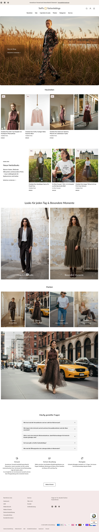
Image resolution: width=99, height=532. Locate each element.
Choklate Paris (4, 135)
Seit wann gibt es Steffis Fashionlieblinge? (35, 443)
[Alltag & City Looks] (25, 243)
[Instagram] (52, 506)
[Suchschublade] (86, 8)
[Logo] (49, 8)
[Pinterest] (8, 2)
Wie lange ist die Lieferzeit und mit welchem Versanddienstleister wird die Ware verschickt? (46, 429)
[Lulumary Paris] (86, 309)
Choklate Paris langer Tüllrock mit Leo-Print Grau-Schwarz (86, 185)
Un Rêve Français (56, 188)
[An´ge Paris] (13, 309)
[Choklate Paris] (37, 309)
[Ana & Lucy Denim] (62, 309)
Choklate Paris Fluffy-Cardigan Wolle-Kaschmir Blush (35, 132)
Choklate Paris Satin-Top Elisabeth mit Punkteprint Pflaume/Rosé (11, 132)
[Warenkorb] (94, 8)
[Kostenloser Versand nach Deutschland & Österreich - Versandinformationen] (49, 3)
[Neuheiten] (86, 112)
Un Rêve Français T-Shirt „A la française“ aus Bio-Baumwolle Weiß (63, 185)
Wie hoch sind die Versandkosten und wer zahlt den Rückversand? (42, 422)
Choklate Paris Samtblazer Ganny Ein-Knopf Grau (39, 185)
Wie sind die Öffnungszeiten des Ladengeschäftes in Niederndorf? (42, 448)
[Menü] (96, 514)
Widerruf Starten (49, 484)
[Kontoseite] (90, 8)
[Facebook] (4, 2)
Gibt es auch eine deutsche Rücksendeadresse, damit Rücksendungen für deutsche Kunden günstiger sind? (46, 436)
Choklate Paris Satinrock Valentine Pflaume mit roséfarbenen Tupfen (59, 132)
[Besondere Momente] (74, 243)
